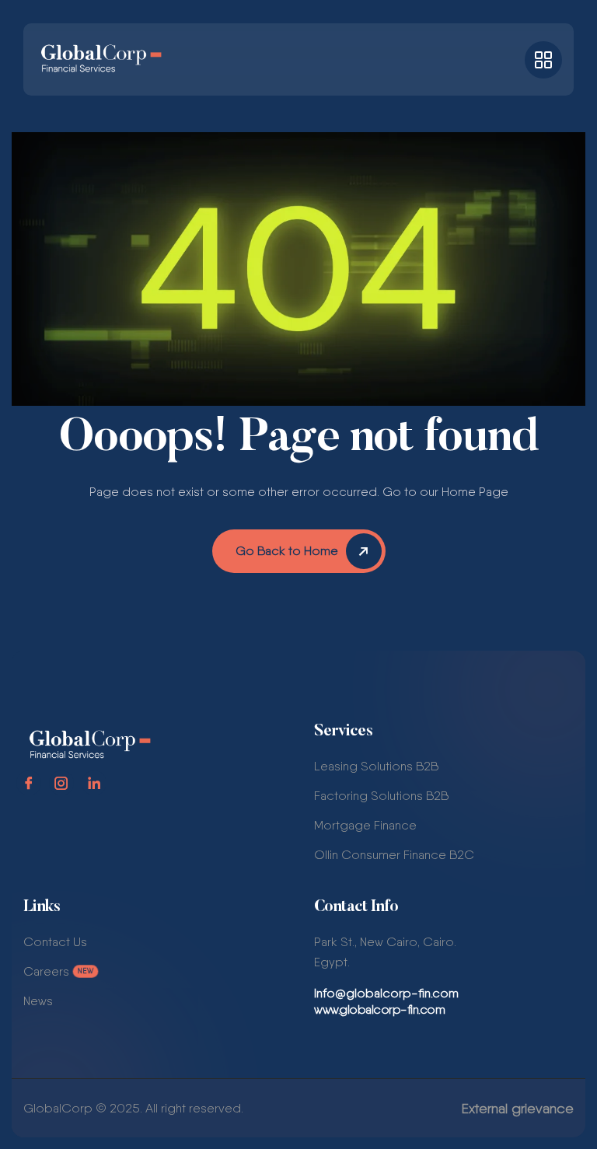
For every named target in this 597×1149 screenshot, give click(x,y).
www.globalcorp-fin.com (379, 1010)
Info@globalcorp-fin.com (386, 993)
